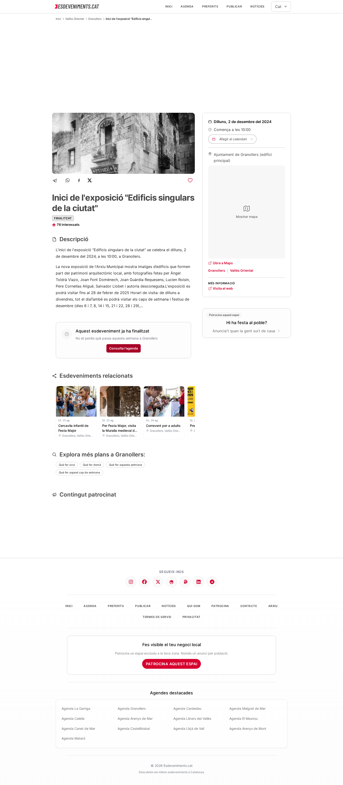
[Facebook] (79, 180)
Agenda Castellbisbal (134, 728)
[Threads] (171, 581)
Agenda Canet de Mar (78, 728)
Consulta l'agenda (123, 348)
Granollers (95, 19)
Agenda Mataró (73, 738)
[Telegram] (56, 180)
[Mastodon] (185, 581)
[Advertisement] (171, 66)
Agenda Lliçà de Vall (188, 728)
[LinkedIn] (198, 581)
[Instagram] (131, 581)
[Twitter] (158, 581)
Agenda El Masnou (243, 718)
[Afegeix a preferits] (190, 180)
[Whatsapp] (68, 180)
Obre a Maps (223, 263)
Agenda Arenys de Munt (247, 728)
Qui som (193, 606)
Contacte (248, 606)
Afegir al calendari (233, 139)
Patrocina (220, 606)
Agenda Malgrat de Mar (247, 708)
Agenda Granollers (132, 708)
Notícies (257, 6)
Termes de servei (157, 617)
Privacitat (191, 617)
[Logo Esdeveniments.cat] (77, 6)
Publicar (234, 6)
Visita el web (223, 288)
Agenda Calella (73, 718)
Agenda (187, 6)
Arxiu (273, 606)
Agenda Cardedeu (187, 708)
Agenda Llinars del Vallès (192, 718)
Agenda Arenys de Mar (135, 718)
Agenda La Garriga (76, 708)
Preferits (210, 6)
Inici (168, 6)
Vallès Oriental (74, 19)
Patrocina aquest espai (171, 664)
